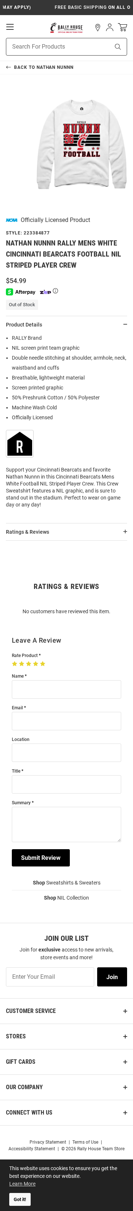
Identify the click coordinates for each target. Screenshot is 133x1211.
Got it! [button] (20, 1199)
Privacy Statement (48, 1142)
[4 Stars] (36, 664)
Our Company (24, 1087)
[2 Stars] (22, 664)
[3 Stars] (29, 664)
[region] (66, 423)
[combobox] (48, 46)
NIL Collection (66, 898)
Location (21, 739)
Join (112, 977)
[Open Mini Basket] (122, 27)
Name (18, 676)
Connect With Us (29, 1112)
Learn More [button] (22, 1184)
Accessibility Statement (31, 1148)
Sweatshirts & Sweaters (66, 883)
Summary (21, 803)
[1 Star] (15, 664)
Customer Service (31, 1010)
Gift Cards (20, 1061)
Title (16, 771)
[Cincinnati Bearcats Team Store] (66, 27)
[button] (98, 27)
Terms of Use (85, 1142)
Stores (16, 1036)
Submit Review (41, 857)
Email (17, 708)
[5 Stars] (43, 664)
